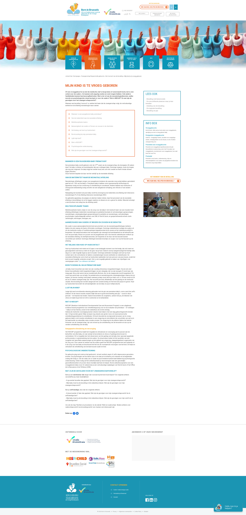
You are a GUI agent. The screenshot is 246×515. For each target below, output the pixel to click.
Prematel (149, 156)
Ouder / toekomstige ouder (121, 489)
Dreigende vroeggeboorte (155, 135)
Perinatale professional (119, 493)
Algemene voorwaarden (125, 511)
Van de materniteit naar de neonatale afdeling (86, 118)
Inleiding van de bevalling (155, 106)
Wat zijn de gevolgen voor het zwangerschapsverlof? (89, 150)
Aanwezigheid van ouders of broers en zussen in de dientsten (92, 126)
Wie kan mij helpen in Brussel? (152, 7)
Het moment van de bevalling (114, 76)
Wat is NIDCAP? (76, 142)
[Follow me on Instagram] (155, 501)
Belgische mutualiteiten (172, 14)
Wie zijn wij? (142, 13)
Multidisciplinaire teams (79, 122)
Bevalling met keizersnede (156, 99)
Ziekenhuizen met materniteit (157, 14)
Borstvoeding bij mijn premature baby (83, 134)
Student (115, 497)
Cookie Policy (137, 511)
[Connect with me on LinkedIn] (151, 501)
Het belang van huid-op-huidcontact (83, 130)
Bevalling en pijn (152, 111)
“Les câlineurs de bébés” (87, 261)
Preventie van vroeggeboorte (156, 145)
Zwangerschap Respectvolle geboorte (92, 76)
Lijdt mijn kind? (76, 138)
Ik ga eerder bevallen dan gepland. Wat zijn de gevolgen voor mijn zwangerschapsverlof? (96, 380)
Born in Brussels (90, 9)
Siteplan (146, 511)
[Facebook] (74, 413)
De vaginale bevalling (154, 108)
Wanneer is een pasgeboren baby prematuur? (86, 114)
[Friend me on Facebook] (147, 501)
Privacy (115, 511)
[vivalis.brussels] (112, 12)
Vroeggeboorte (151, 128)
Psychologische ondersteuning (81, 146)
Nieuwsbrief (128, 10)
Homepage (76, 76)
